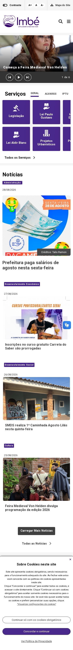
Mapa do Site (62, 5)
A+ (30, 5)
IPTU (65, 93)
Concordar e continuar (36, 631)
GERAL (35, 93)
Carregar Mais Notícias (36, 530)
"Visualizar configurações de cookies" (36, 604)
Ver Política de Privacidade (36, 641)
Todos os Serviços (18, 157)
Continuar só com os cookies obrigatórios (36, 619)
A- (42, 5)
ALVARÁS (50, 93)
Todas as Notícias (35, 543)
